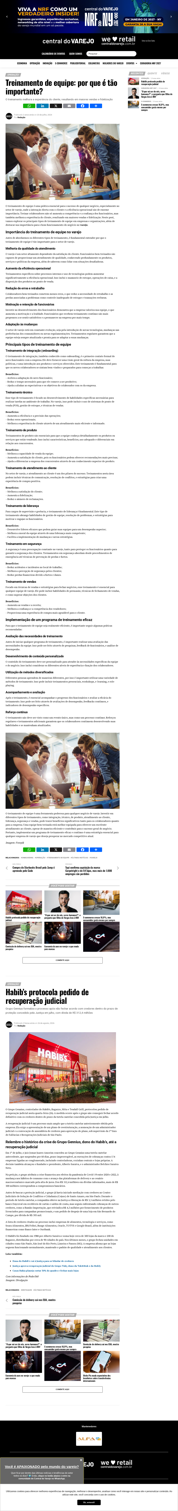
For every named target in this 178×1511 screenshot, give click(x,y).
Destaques (27, 1290)
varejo (84, 224)
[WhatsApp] (29, 106)
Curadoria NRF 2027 (150, 63)
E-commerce (61, 63)
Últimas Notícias (80, 858)
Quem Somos (75, 53)
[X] (56, 106)
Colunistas (94, 63)
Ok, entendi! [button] (89, 1502)
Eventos (130, 63)
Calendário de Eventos (53, 53)
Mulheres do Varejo (113, 63)
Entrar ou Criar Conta (148, 41)
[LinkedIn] (42, 106)
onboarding (27, 858)
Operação (35, 63)
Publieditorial (78, 63)
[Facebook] (82, 106)
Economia (22, 63)
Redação (21, 117)
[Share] (96, 106)
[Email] (69, 106)
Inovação (47, 63)
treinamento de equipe (58, 858)
